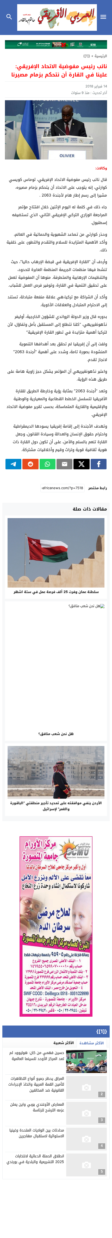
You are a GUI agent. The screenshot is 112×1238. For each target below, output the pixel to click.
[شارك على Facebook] (98, 464)
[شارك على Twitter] (81, 464)
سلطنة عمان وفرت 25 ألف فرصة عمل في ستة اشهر (56, 592)
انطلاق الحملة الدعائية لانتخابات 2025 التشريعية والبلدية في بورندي (35, 1159)
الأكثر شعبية (63, 1043)
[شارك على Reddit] (30, 464)
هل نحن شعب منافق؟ (56, 734)
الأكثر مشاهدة (91, 1043)
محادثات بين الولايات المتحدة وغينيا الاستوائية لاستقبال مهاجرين (36, 1133)
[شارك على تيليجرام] (13, 464)
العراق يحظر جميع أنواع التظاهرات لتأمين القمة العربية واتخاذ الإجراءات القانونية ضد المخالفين (36, 1084)
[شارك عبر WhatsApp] (47, 464)
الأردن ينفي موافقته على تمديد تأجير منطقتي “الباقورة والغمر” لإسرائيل (56, 806)
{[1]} (86, 56)
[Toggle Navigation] (104, 17)
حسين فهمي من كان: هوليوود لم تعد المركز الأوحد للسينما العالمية (36, 1055)
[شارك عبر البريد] (64, 464)
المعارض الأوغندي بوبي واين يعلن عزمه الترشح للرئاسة (37, 1107)
